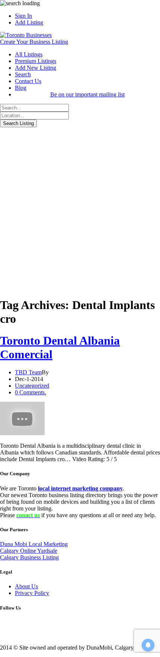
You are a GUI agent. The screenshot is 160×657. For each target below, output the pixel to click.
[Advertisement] (80, 210)
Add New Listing (35, 68)
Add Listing (29, 22)
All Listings (28, 54)
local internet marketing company (80, 488)
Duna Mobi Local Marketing (34, 544)
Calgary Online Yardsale (28, 551)
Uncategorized (32, 385)
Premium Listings (35, 61)
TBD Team (28, 372)
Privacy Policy (32, 593)
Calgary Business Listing (29, 557)
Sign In (23, 16)
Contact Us (28, 81)
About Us (26, 586)
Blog (20, 88)
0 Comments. (30, 392)
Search (23, 74)
